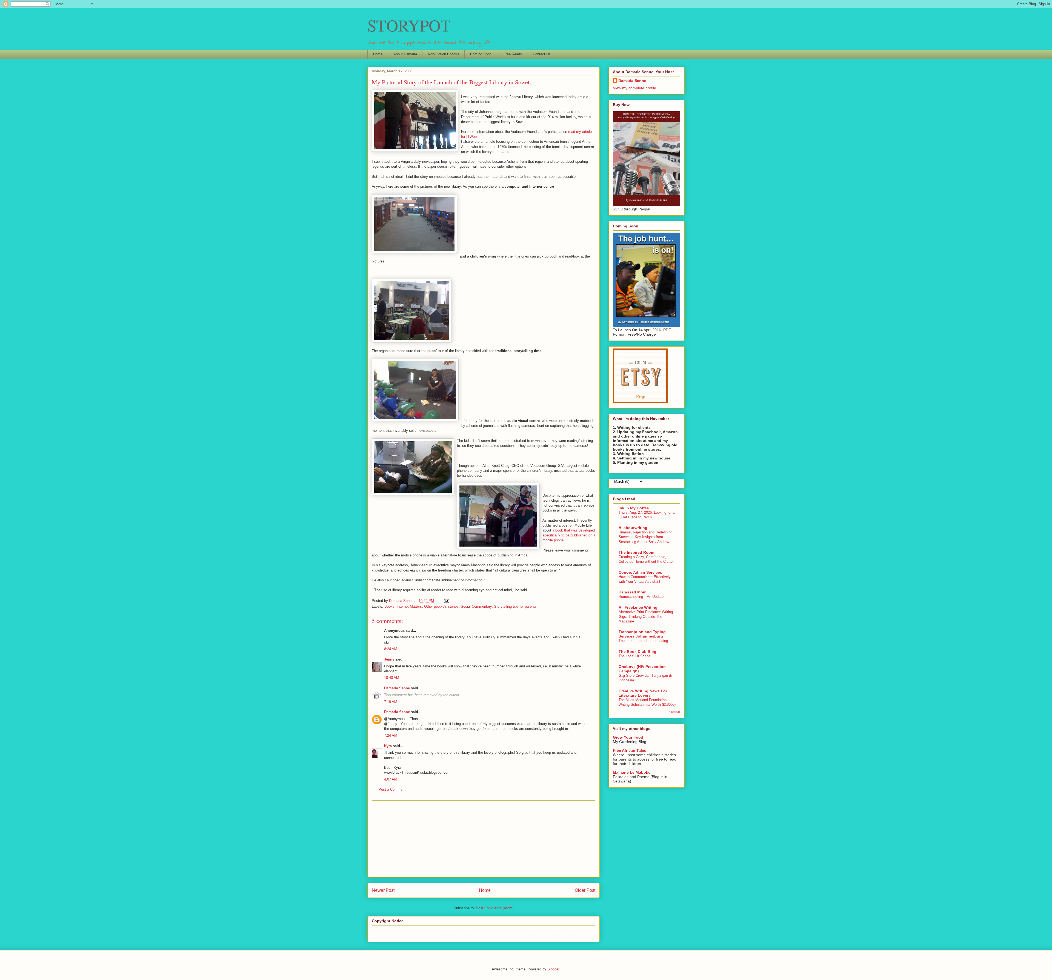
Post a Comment (392, 789)
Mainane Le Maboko (632, 772)
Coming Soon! (481, 54)
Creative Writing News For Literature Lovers (643, 693)
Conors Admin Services (640, 572)
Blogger (553, 969)
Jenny (389, 659)
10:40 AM (391, 678)
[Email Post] (446, 601)
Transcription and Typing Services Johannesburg (642, 634)
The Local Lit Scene (634, 656)
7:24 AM (390, 735)
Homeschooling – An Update (641, 597)
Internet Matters (409, 606)
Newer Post (383, 890)
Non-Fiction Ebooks (443, 54)
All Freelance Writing (638, 607)
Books (389, 606)
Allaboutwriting (633, 527)
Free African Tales (629, 750)
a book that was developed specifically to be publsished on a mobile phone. (568, 535)
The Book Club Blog (637, 651)
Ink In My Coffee (634, 508)
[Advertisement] (483, 839)
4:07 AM (390, 779)
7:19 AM (390, 702)
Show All (674, 712)
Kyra (388, 746)
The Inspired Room (636, 552)
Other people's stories (441, 606)
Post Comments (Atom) (494, 908)
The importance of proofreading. (644, 641)
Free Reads (513, 54)
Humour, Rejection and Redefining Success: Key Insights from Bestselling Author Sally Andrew (645, 537)
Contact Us (542, 54)
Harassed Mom (632, 592)
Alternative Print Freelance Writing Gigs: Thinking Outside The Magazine (646, 617)
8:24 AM (390, 649)
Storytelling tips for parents (515, 606)
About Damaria (405, 54)
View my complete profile (634, 88)
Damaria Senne (397, 688)
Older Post (585, 890)
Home (377, 54)
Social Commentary (476, 606)
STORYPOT (409, 25)
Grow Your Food (628, 737)
